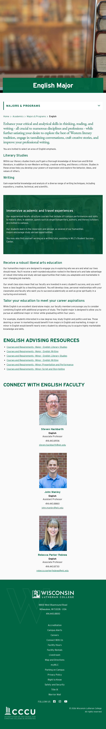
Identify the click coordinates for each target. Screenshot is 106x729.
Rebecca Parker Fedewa (52, 555)
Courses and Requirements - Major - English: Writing (32, 351)
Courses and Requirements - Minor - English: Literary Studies (37, 356)
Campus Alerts (54, 630)
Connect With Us (55, 640)
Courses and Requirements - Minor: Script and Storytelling (36, 369)
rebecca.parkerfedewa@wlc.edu (52, 570)
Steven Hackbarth (52, 429)
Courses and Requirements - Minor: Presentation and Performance (40, 364)
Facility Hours (55, 645)
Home (6, 116)
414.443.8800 (53, 613)
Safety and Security (55, 684)
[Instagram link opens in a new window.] (60, 701)
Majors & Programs (36, 116)
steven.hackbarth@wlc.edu (52, 445)
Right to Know (55, 679)
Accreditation (55, 625)
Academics (18, 116)
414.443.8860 (52, 503)
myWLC (55, 665)
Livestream (54, 655)
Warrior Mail (54, 694)
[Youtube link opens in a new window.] (65, 701)
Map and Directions (54, 660)
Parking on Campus (54, 669)
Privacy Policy (55, 674)
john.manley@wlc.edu (52, 507)
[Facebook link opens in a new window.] (54, 701)
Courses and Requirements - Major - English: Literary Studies (37, 347)
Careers (55, 635)
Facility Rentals (54, 650)
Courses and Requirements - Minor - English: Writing (32, 360)
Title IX (54, 689)
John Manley (52, 492)
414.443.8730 (52, 566)
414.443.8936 (52, 441)
